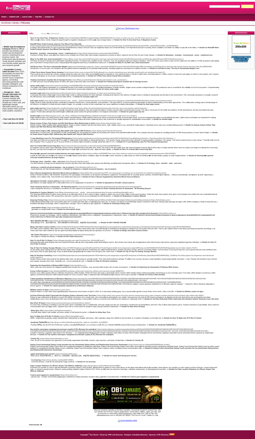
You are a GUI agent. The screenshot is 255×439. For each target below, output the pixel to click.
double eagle (35, 116)
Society (16, 23)
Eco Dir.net (6, 23)
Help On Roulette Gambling (41, 255)
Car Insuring (36, 360)
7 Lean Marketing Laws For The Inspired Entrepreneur (51, 138)
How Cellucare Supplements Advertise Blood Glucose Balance (54, 173)
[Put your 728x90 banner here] (127, 28)
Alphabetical (55, 33)
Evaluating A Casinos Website (42, 192)
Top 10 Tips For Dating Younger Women (45, 248)
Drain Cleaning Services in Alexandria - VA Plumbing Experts (54, 187)
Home (3, 17)
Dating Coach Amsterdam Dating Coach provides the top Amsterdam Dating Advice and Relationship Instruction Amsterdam (79, 344)
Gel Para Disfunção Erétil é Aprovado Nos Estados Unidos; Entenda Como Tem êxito (63, 295)
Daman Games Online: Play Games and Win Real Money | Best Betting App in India (62, 123)
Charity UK (35, 338)
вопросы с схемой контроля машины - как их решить (52, 167)
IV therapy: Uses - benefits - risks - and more (47, 161)
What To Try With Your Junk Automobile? (46, 59)
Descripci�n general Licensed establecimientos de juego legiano (55, 153)
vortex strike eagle (37, 85)
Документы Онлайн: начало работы (45, 181)
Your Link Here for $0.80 (13, 119)
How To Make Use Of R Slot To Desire (44, 316)
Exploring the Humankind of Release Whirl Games (49, 265)
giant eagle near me (37, 108)
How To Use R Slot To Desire (41, 240)
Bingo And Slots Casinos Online (42, 227)
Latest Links (27, 17)
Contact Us (49, 17)
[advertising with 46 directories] (241, 53)
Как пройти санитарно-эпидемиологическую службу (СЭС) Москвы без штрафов (63, 329)
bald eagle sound (37, 101)
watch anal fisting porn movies (43, 354)
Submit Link (14, 17)
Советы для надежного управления (44, 375)
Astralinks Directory (140, 435)
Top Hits (38, 17)
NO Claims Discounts (39, 235)
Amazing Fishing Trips (39, 200)
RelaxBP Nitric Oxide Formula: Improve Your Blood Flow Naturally (55, 44)
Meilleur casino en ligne (39, 290)
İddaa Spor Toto (37, 310)
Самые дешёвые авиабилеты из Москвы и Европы (50, 278)
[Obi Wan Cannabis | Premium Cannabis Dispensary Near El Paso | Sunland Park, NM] (127, 408)
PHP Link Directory (115, 435)
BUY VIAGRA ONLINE (39, 221)
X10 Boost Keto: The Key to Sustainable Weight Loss (51, 66)
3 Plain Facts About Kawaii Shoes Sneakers (47, 72)
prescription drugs (39, 207)
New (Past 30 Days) (37, 303)
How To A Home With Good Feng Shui (45, 146)
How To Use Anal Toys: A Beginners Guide (47, 38)
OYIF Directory (162, 435)
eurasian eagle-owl (37, 93)
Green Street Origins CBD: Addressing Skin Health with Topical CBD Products (60, 131)
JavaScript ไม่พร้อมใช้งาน (39, 322)
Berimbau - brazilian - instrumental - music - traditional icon (53, 53)
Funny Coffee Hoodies (39, 271)
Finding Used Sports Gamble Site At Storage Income (51, 80)
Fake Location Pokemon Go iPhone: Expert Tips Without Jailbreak (56, 366)
